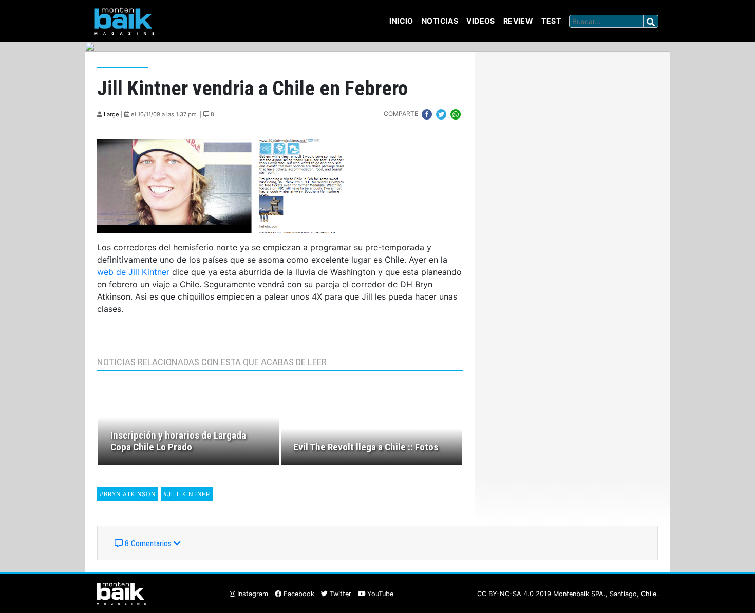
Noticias (440, 20)
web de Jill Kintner (133, 272)
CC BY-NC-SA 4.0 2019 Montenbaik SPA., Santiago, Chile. (567, 594)
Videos (480, 20)
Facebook (297, 594)
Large (111, 114)
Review (518, 20)
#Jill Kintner (186, 494)
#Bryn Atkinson (128, 494)
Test (551, 20)
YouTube (379, 594)
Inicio (401, 20)
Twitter (339, 594)
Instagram (251, 594)
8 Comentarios (148, 543)
